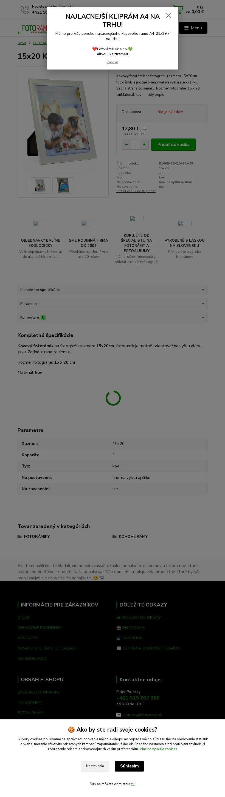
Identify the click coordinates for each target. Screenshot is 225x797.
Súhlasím (129, 766)
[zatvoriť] (168, 16)
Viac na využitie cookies (158, 749)
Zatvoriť (112, 62)
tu (132, 784)
